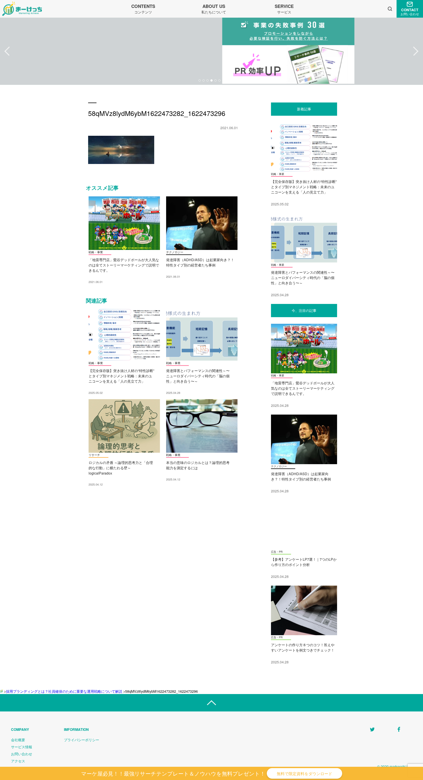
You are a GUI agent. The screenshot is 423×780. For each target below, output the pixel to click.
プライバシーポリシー (81, 739)
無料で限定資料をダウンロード (304, 773)
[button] (7, 51)
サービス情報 (21, 746)
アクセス (18, 760)
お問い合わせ (21, 753)
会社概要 (18, 739)
